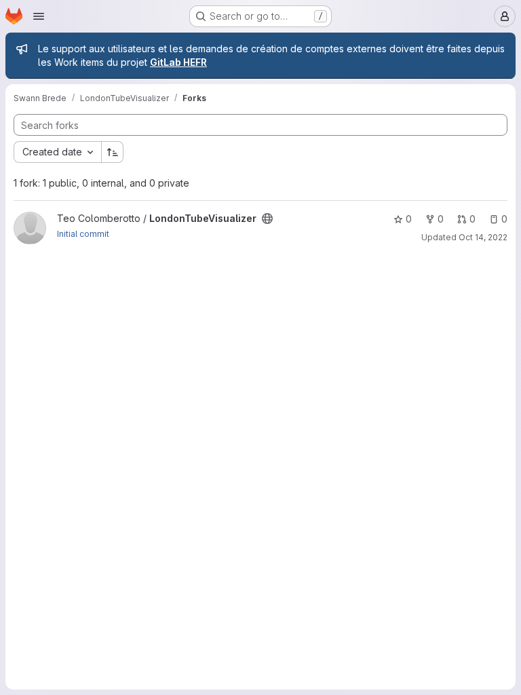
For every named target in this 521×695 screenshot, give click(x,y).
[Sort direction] (112, 152)
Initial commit (83, 234)
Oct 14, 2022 (483, 237)
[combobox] (57, 152)
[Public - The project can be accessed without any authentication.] (267, 218)
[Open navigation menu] (39, 16)
